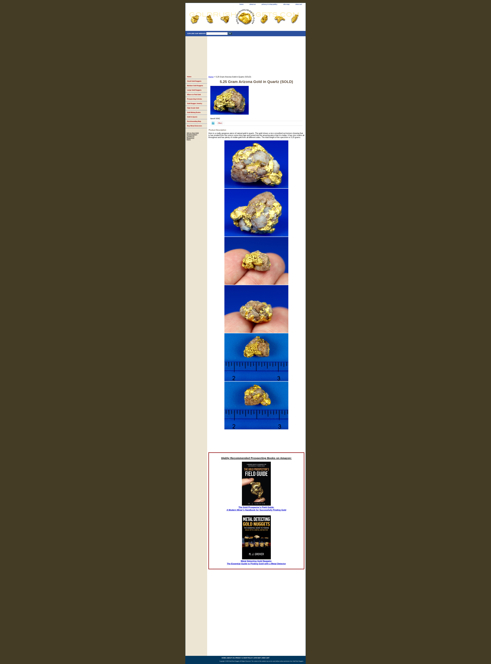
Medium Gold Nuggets (195, 86)
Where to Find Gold (194, 94)
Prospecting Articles (194, 99)
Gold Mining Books (194, 112)
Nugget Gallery (192, 134)
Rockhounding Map (194, 121)
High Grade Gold (193, 108)
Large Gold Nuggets (194, 90)
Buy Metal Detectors (194, 126)
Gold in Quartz (192, 117)
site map (286, 4)
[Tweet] (213, 124)
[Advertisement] (256, 55)
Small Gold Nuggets (194, 81)
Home (211, 77)
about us (252, 4)
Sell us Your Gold (193, 133)
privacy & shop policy (269, 4)
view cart (298, 4)
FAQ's (189, 139)
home (241, 4)
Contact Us (190, 136)
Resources (190, 138)
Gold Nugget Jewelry (194, 103)
